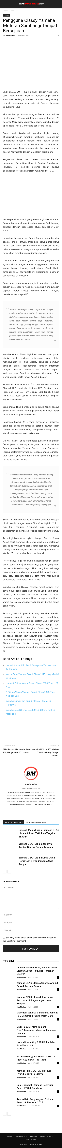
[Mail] (31, 809)
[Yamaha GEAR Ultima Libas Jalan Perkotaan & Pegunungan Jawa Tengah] (10, 861)
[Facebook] (6, 42)
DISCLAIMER (31, 1139)
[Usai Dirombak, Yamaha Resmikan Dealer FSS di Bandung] (8, 1089)
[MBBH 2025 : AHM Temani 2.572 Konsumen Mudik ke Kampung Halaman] (8, 1031)
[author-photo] (31, 780)
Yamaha (14, 10)
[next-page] (9, 871)
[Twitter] (12, 42)
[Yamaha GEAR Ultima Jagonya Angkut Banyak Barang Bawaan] (10, 847)
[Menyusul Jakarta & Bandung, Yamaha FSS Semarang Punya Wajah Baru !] (8, 1017)
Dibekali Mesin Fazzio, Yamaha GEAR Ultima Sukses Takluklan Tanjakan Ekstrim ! (39, 833)
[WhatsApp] (26, 42)
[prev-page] (4, 871)
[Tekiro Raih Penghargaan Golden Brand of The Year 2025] (8, 1103)
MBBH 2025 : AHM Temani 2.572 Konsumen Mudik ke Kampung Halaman (36, 1030)
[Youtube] (43, 809)
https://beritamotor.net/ (31, 788)
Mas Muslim (10, 36)
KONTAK (33, 1136)
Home (5, 10)
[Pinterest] (19, 42)
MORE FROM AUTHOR (36, 822)
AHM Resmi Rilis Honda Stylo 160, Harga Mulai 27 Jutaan (17, 751)
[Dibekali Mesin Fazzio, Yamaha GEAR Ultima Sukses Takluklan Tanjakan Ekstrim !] (10, 833)
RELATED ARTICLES (14, 822)
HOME (9, 1136)
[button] (4, 4)
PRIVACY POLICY (46, 1136)
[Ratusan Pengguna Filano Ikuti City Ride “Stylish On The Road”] (8, 1060)
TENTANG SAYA (21, 1136)
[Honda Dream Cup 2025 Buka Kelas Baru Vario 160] (8, 1050)
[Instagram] (25, 809)
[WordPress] (37, 809)
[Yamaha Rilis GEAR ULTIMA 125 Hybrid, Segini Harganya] (8, 1075)
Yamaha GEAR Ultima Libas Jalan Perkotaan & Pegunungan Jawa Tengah (37, 861)
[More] (32, 42)
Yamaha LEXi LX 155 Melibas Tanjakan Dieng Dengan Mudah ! (45, 752)
